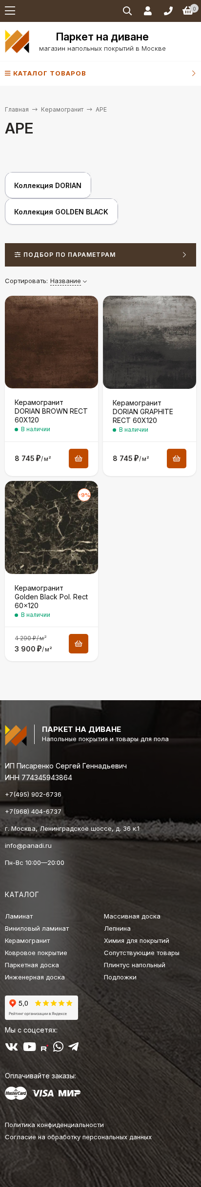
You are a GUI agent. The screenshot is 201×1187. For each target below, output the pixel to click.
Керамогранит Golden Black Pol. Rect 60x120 (51, 597)
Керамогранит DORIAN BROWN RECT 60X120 (51, 411)
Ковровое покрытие (36, 953)
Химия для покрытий (136, 940)
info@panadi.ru (28, 845)
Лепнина (117, 928)
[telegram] (73, 1049)
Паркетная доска (32, 965)
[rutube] (44, 1049)
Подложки (120, 977)
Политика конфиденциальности (54, 1125)
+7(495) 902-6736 (33, 794)
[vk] (11, 1049)
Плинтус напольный (134, 965)
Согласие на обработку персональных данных (78, 1137)
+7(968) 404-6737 (33, 811)
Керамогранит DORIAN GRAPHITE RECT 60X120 (143, 411)
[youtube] (29, 1049)
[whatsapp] (58, 1049)
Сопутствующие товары (142, 953)
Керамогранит (62, 109)
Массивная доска (132, 916)
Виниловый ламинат (37, 928)
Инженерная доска (35, 977)
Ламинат (19, 916)
